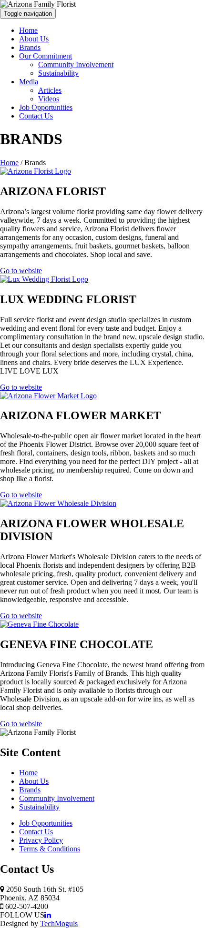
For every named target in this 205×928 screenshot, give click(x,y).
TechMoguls (59, 923)
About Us (34, 39)
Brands (30, 47)
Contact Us (36, 116)
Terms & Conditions (49, 849)
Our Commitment (45, 56)
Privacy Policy (41, 840)
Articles (50, 90)
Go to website (21, 271)
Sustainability (58, 73)
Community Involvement (75, 64)
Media (28, 82)
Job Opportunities (45, 107)
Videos (48, 99)
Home (28, 30)
